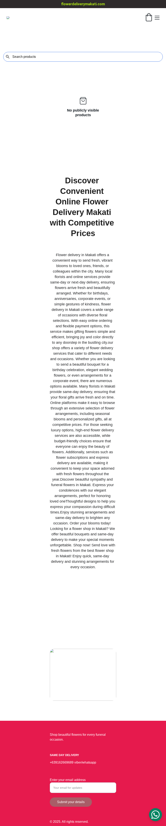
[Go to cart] (149, 17)
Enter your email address (68, 780)
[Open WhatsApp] (155, 814)
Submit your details (71, 802)
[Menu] (157, 17)
